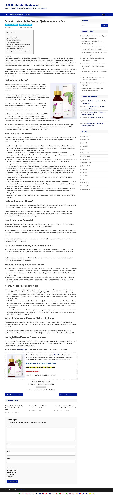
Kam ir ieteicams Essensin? (14, 42)
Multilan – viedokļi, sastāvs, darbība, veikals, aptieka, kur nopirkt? (94, 54)
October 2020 (86, 166)
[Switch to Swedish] (93, 493)
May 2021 (85, 149)
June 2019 (85, 176)
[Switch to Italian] (60, 493)
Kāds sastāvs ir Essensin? (13, 38)
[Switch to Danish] (29, 493)
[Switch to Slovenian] (86, 493)
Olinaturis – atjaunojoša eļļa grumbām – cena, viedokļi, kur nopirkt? (93, 78)
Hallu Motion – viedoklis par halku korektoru (15, 395)
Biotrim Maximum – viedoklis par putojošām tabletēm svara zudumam (94, 37)
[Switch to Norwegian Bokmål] (70, 493)
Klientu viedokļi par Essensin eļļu (15, 48)
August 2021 (85, 139)
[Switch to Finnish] (39, 493)
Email (9, 451)
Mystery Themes (21, 489)
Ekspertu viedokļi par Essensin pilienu (16, 46)
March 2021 (85, 153)
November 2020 (86, 162)
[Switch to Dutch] (33, 493)
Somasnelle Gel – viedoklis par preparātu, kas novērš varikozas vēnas (14, 407)
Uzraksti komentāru (27, 27)
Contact (27, 14)
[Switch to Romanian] (80, 493)
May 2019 (85, 179)
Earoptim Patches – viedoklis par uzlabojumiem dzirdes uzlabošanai (68, 395)
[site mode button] (103, 15)
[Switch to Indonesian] (56, 493)
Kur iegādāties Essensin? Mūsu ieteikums (17, 52)
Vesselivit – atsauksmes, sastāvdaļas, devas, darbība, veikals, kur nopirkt (93, 48)
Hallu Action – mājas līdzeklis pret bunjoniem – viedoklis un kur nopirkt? (65, 407)
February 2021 (86, 156)
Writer (17, 27)
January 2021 (86, 159)
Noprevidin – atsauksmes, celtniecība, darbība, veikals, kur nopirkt (93, 59)
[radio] (37, 387)
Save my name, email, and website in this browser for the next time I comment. (12, 472)
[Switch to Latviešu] (63, 493)
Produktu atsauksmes (16, 14)
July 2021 (85, 143)
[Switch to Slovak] (83, 493)
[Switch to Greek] (49, 493)
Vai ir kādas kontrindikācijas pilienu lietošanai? (19, 44)
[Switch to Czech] (26, 493)
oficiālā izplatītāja (22, 349)
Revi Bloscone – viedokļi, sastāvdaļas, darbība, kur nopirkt (92, 42)
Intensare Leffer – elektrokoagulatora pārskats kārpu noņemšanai (93, 89)
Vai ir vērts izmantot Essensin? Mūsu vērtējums (19, 50)
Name (9, 444)
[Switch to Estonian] (36, 493)
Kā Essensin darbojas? (12, 37)
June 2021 (85, 146)
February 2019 (86, 185)
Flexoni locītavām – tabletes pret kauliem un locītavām (94, 84)
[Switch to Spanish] (90, 493)
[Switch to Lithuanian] (66, 493)
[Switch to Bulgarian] (19, 493)
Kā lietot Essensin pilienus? (14, 40)
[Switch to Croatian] (23, 493)
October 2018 (86, 189)
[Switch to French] (43, 493)
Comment (10, 426)
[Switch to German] (46, 493)
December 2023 (86, 136)
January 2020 (86, 169)
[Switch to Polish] (73, 493)
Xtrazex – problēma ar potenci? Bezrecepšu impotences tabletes (94, 73)
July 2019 (85, 172)
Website (9, 458)
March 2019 (85, 182)
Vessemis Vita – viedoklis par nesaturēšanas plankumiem (38, 407)
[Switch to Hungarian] (53, 493)
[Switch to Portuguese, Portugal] (76, 493)
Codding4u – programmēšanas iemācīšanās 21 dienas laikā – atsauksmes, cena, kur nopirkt (95, 66)
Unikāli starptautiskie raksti (22, 5)
